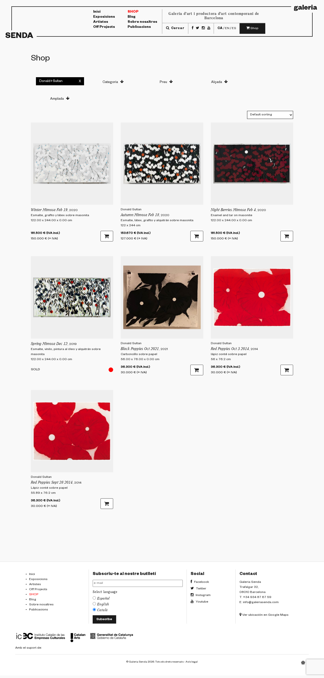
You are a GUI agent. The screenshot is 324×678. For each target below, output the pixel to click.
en (227, 28)
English (103, 604)
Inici (96, 12)
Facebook (201, 582)
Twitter (200, 589)
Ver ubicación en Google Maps (265, 615)
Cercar (177, 28)
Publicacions (139, 27)
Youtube (201, 602)
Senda (19, 36)
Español (103, 598)
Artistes (100, 22)
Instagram (203, 595)
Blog (131, 17)
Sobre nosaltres (142, 22)
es (234, 28)
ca (219, 28)
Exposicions (104, 17)
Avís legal (192, 662)
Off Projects (104, 27)
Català (102, 610)
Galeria (305, 8)
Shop (133, 12)
